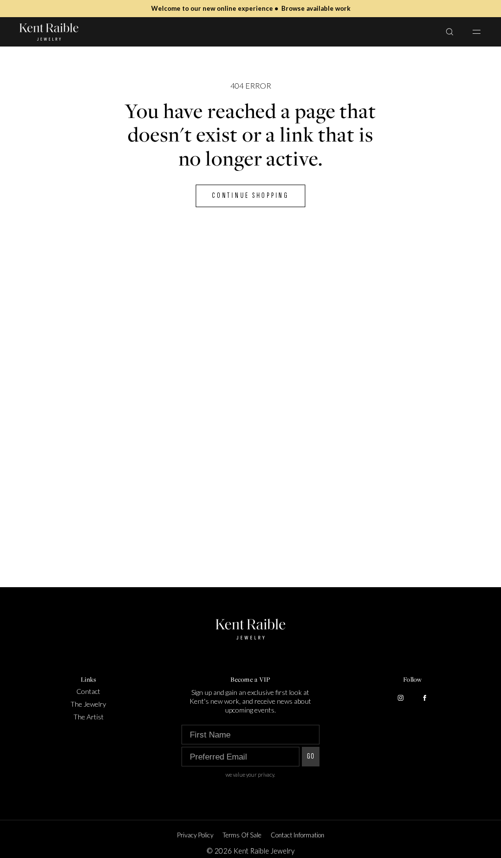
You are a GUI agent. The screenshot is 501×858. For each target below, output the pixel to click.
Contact (88, 691)
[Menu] (470, 31)
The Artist (88, 717)
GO (311, 756)
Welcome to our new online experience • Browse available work (250, 8)
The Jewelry (88, 704)
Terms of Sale (242, 835)
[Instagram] (400, 698)
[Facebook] (424, 698)
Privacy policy (195, 835)
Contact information (297, 835)
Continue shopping (250, 195)
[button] (449, 31)
